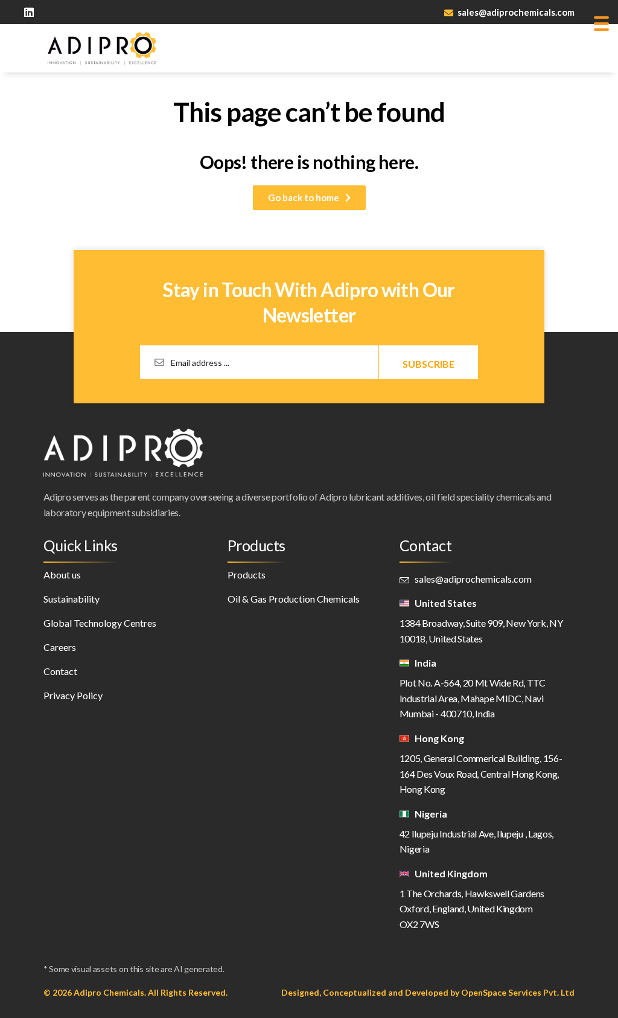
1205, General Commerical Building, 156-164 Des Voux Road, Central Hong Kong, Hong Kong (481, 773)
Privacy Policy (73, 695)
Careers (59, 647)
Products (247, 574)
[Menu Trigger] (601, 22)
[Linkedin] (29, 12)
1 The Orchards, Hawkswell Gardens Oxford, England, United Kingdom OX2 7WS (472, 909)
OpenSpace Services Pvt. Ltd (518, 992)
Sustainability (71, 598)
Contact (60, 671)
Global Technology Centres (99, 623)
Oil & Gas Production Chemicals (294, 598)
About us (62, 574)
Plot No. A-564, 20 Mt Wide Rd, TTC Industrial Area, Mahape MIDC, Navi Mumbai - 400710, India (473, 698)
